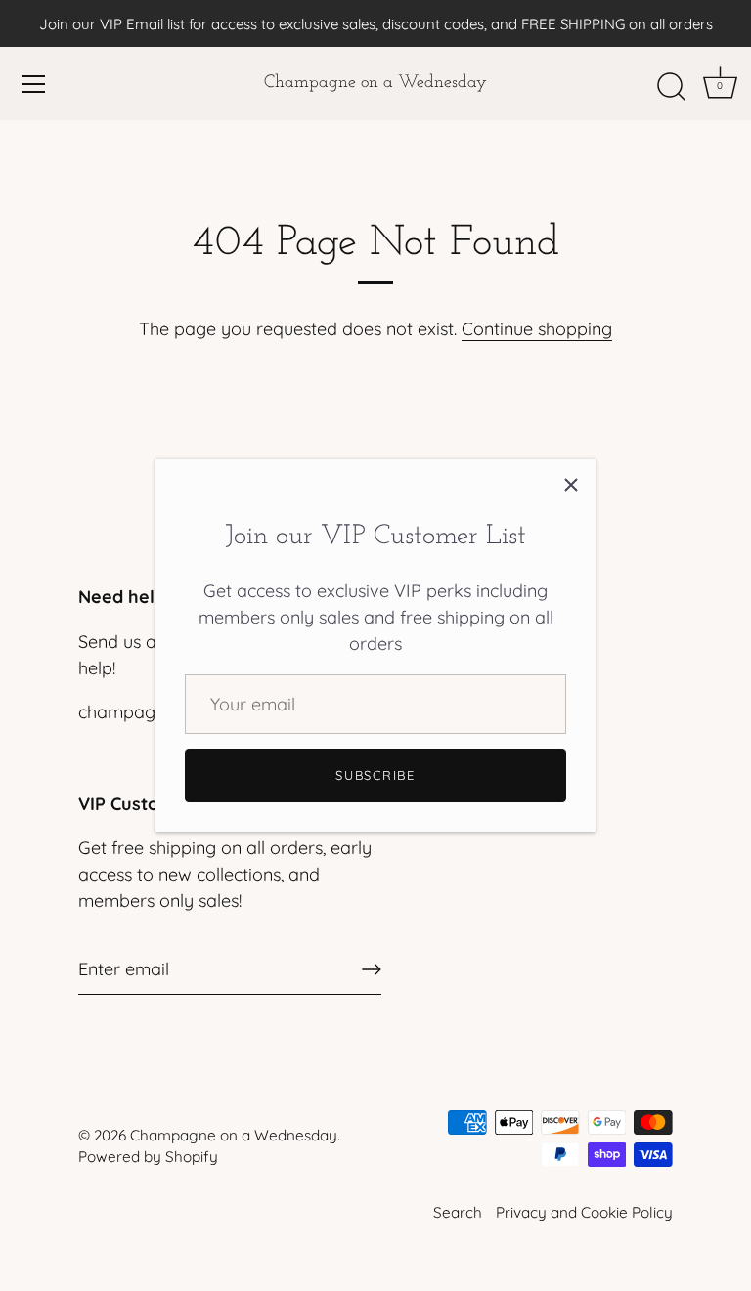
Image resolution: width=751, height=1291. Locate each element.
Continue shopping (537, 329)
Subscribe (375, 775)
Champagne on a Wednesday (375, 83)
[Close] (571, 483)
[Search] (670, 86)
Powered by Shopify (148, 1156)
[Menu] (34, 84)
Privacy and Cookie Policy (584, 1212)
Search (457, 1212)
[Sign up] (371, 969)
